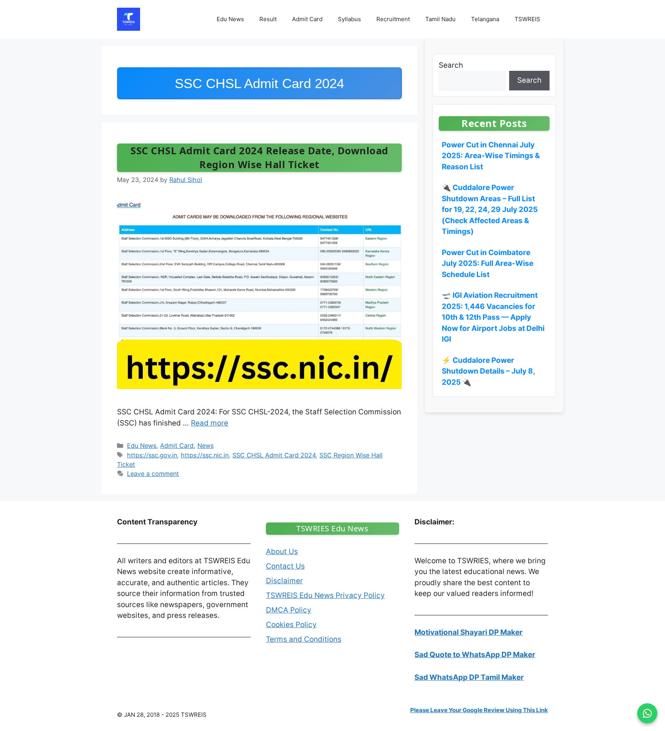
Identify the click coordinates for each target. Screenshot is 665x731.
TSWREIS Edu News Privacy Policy (325, 595)
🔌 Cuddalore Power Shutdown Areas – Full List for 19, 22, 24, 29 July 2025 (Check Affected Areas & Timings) (490, 209)
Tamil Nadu (440, 19)
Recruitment (393, 19)
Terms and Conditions (303, 639)
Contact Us (285, 566)
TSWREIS (527, 19)
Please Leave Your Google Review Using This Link (479, 710)
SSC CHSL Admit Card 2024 (274, 455)
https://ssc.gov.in (152, 455)
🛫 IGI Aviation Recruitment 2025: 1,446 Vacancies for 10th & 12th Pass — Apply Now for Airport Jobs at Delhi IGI (493, 317)
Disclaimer (284, 580)
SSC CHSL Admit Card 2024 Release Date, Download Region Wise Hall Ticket (259, 157)
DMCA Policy (288, 610)
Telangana (485, 19)
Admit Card (307, 19)
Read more (209, 423)
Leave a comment (153, 473)
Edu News (230, 19)
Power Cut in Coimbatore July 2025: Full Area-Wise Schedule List (487, 263)
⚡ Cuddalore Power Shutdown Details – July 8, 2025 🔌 (488, 371)
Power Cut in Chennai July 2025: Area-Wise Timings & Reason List (491, 155)
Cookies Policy (291, 624)
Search (451, 65)
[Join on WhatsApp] (647, 713)
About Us (282, 551)
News (205, 445)
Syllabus (349, 19)
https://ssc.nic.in (205, 455)
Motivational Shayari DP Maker (468, 632)
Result (268, 19)
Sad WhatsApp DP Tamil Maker (469, 677)
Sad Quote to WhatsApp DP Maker (474, 654)
